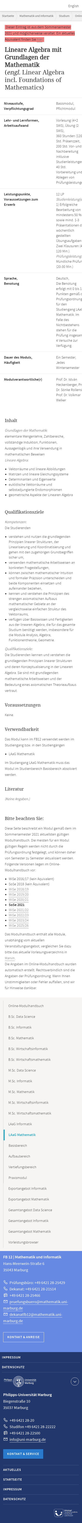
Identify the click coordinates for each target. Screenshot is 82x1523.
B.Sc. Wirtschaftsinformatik (28, 1049)
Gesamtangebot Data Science (30, 1210)
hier (39, 39)
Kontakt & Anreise (23, 1337)
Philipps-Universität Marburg (20, 1381)
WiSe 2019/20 (19, 894)
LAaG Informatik (20, 1124)
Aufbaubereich (19, 1156)
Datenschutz (13, 1367)
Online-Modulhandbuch (26, 1006)
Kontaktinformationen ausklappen (75, 1382)
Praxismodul (18, 1178)
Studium (64, 16)
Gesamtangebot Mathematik (29, 1231)
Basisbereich (18, 1145)
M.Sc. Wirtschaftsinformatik (28, 1102)
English (73, 6)
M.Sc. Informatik (20, 1081)
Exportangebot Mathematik (28, 1199)
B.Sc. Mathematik (21, 1038)
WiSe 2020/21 (19, 899)
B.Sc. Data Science (21, 1016)
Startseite (8, 16)
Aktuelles (12, 1470)
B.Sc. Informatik (19, 1027)
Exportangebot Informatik (27, 1188)
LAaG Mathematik (22, 1135)
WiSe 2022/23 (19, 915)
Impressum (11, 1357)
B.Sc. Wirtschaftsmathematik (29, 1059)
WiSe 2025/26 (19, 925)
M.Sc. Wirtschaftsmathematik (29, 1113)
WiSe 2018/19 (19, 889)
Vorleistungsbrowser (23, 1242)
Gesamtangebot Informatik (28, 1221)
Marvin (10, 958)
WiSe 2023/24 (19, 920)
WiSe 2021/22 (19, 910)
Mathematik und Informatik (36, 16)
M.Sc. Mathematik (21, 1092)
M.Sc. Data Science (22, 1070)
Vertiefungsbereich (22, 1167)
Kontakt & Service (23, 1454)
